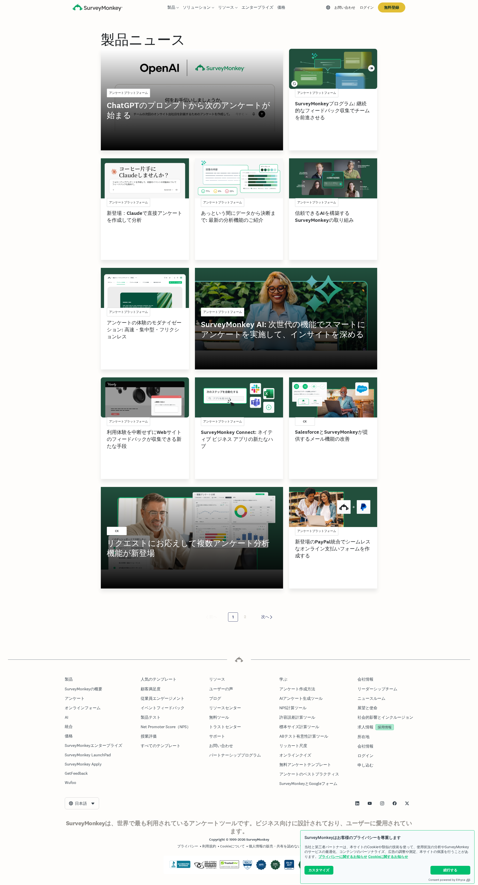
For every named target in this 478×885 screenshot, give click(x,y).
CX (305, 421)
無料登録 (391, 7)
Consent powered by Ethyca (446, 880)
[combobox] (82, 803)
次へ (265, 616)
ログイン (367, 7)
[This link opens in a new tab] (357, 803)
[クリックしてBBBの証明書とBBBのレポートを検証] (180, 867)
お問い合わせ (344, 7)
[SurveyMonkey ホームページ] (97, 8)
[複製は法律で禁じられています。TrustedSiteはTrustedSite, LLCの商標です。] (229, 867)
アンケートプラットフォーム (128, 93)
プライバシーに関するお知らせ (342, 856)
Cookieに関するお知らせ (388, 856)
